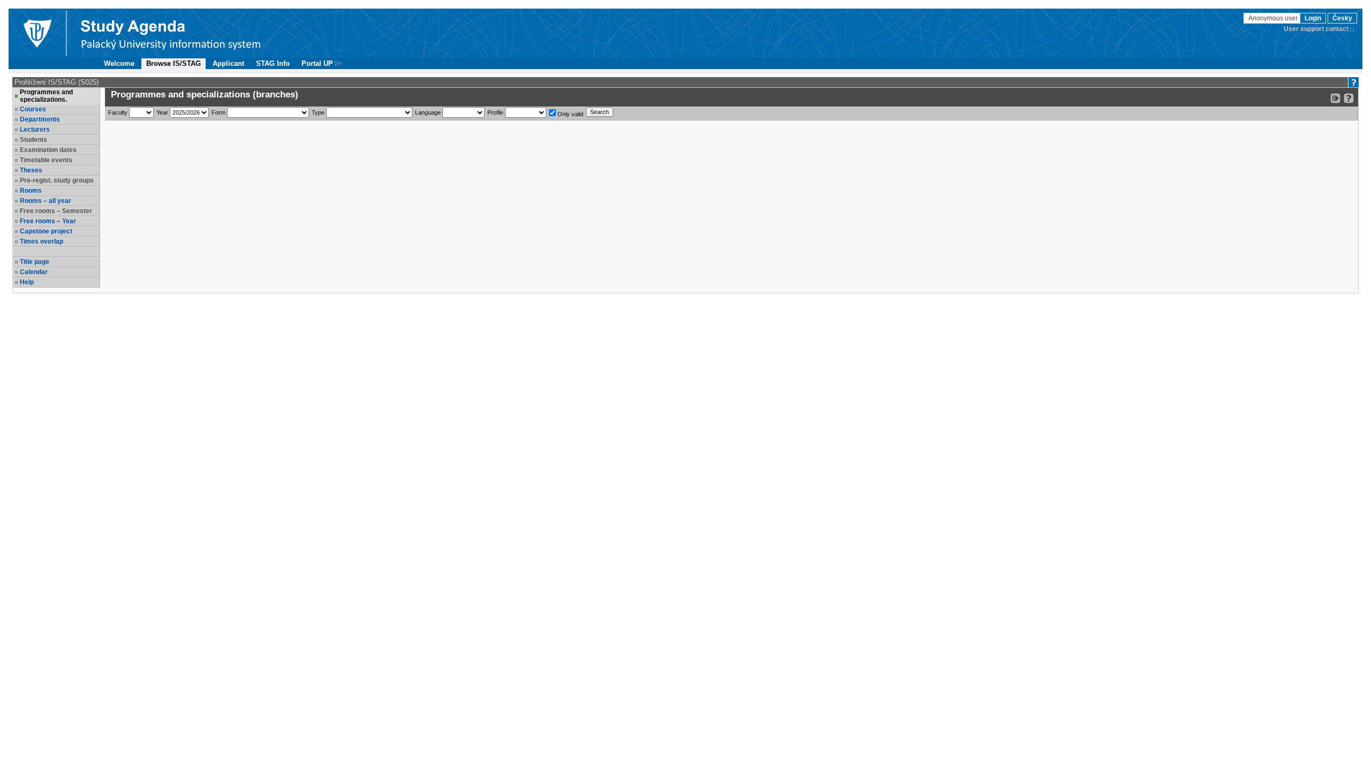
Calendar (34, 272)
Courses (33, 109)
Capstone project (46, 231)
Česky (1342, 18)
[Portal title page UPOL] (170, 33)
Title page (34, 262)
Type (318, 112)
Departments (40, 119)
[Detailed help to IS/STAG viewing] (1348, 98)
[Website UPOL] (37, 33)
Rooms (31, 190)
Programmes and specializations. (46, 95)
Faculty (117, 112)
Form (218, 112)
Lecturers (35, 129)
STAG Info (273, 63)
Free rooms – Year (48, 221)
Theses (31, 170)
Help (27, 282)
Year (162, 112)
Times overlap (41, 241)
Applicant (228, 63)
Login (1313, 18)
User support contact (1316, 29)
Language (428, 112)
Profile (495, 112)
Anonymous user (1273, 18)
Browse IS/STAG (173, 63)
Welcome (119, 63)
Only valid (569, 114)
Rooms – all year (45, 201)
